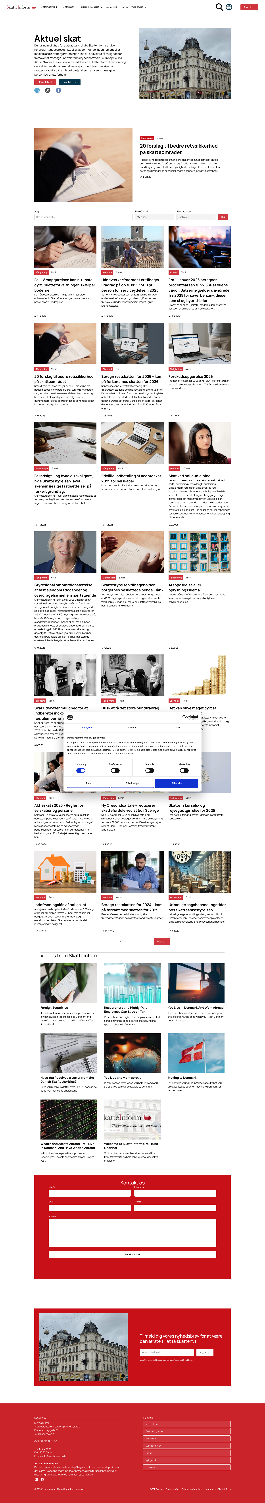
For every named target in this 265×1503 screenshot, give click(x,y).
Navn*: (52, 1187)
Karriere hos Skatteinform (218, 1489)
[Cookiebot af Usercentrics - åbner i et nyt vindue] (184, 717)
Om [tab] (178, 727)
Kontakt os (249, 7)
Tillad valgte (132, 783)
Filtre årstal (141, 211)
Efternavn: (139, 1187)
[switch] (115, 770)
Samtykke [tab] (86, 727)
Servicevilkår (172, 1489)
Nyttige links (151, 1460)
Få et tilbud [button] (45, 82)
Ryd (223, 216)
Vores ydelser (152, 1424)
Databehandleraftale (192, 1489)
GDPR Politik (156, 1489)
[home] (21, 7)
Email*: (52, 1201)
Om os (125, 7)
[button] (51, 7)
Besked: (52, 1216)
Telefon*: (138, 1201)
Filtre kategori (184, 211)
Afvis (88, 783)
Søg (36, 211)
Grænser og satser (155, 1431)
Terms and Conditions (183, 1360)
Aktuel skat (111, 7)
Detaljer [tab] (132, 727)
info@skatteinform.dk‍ (54, 1456)
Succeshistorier (153, 1445)
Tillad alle (177, 783)
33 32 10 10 (45, 1448)
